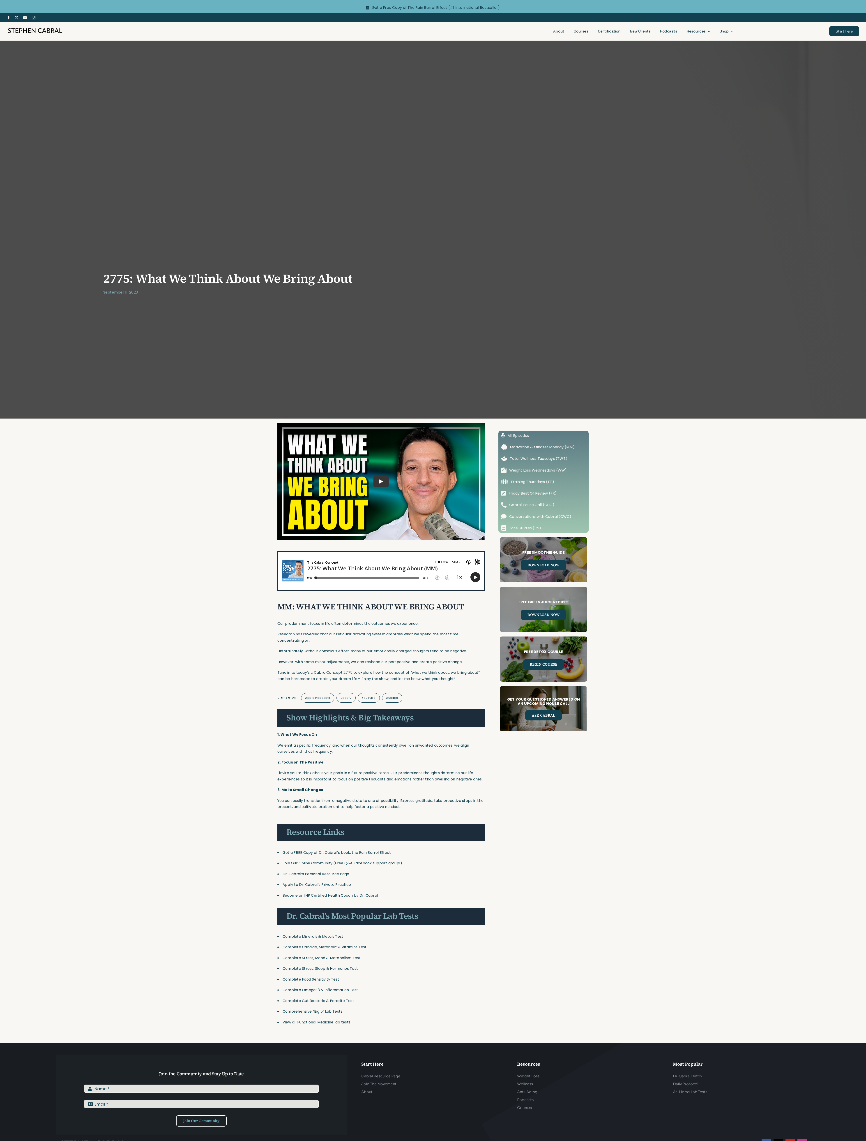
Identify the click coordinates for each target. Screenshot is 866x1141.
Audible (392, 698)
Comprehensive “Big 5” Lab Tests (312, 1011)
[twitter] (16, 17)
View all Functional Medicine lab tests (316, 1022)
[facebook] (8, 17)
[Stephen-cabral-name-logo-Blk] (35, 28)
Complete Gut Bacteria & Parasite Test (318, 1000)
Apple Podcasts (317, 698)
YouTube (369, 698)
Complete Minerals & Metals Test (313, 936)
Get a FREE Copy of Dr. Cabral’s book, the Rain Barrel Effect (337, 852)
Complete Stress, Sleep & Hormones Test (320, 968)
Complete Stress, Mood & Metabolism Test (321, 957)
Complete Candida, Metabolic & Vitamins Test (324, 947)
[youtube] (25, 17)
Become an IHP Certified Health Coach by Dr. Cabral (330, 895)
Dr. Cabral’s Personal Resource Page (316, 874)
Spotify (346, 698)
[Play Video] (381, 481)
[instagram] (33, 17)
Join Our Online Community (307, 863)
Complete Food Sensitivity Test (311, 979)
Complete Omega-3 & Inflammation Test (320, 990)
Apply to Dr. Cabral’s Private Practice (317, 884)
